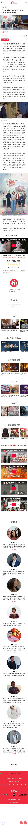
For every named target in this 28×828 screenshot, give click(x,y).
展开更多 (14, 549)
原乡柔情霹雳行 (14, 425)
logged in (14, 305)
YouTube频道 (11, 445)
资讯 (2, 7)
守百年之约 (18, 270)
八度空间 (6, 270)
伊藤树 (13, 621)
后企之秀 (14, 381)
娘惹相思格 (11, 270)
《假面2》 (5, 51)
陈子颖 (9, 272)
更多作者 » (14, 764)
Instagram (6, 223)
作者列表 (17, 781)
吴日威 (13, 746)
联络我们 (11, 781)
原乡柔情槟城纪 (14, 360)
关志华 (13, 672)
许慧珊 (12, 594)
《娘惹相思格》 (19, 80)
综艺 (6, 7)
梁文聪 (12, 645)
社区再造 (14, 403)
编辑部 (6, 32)
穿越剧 (5, 272)
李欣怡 (13, 697)
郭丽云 (13, 542)
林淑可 (13, 721)
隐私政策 (20, 778)
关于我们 (8, 778)
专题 (14, 316)
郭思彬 (13, 569)
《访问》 (7, 255)
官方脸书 (21, 221)
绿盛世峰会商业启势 (14, 338)
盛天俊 (23, 270)
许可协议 (14, 778)
